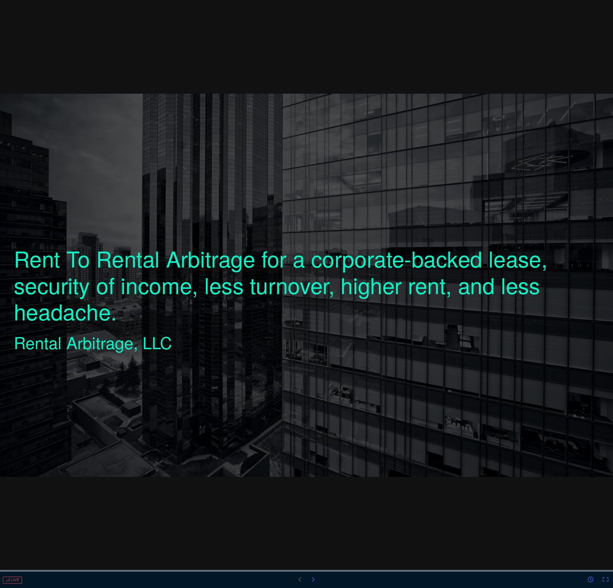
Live (15, 580)
